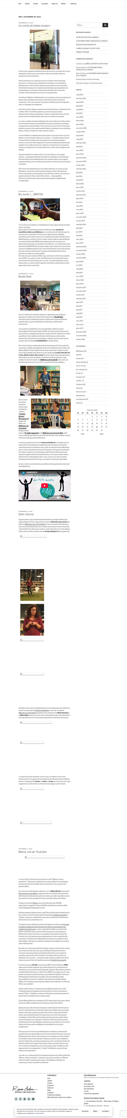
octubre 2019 (80, 221)
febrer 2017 (80, 324)
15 (92, 423)
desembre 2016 (81, 332)
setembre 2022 (81, 169)
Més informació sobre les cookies (59, 1097)
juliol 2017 (79, 306)
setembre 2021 (81, 195)
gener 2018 (79, 284)
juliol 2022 (79, 172)
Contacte (73, 3)
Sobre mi (55, 3)
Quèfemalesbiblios (42, 710)
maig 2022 (79, 180)
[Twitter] (24, 1099)
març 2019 (79, 239)
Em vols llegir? (80, 369)
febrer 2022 (80, 183)
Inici (19, 3)
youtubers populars (59, 915)
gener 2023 (80, 154)
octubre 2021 (80, 191)
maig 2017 (79, 313)
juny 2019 (79, 232)
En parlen (45, 3)
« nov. (82, 433)
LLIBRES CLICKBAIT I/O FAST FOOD (88, 48)
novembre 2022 (81, 161)
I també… (79, 380)
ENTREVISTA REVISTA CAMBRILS (87, 37)
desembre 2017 (81, 287)
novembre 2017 (81, 291)
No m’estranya (89, 1089)
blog (77, 354)
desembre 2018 (81, 246)
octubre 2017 (80, 295)
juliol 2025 (79, 106)
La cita (86, 1091)
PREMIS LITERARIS (82, 52)
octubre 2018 (80, 254)
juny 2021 (79, 202)
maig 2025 (79, 109)
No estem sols (89, 1086)
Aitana (35, 903)
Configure (105, 1111)
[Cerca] (105, 25)
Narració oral (80, 392)
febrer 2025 (80, 120)
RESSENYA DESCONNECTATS (86, 45)
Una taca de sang (93, 79)
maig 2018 (79, 269)
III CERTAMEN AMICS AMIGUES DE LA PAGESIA (92, 41)
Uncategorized (80, 399)
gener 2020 (80, 213)
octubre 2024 (80, 132)
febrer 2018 (80, 280)
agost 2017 (79, 302)
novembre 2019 (81, 217)
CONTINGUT (52, 1075)
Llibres (27, 3)
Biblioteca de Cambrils (49, 360)
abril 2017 (79, 317)
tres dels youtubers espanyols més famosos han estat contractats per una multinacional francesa (44, 927)
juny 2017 (79, 309)
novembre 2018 (81, 250)
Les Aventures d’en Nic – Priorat (97, 1106)
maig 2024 (79, 139)
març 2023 (79, 150)
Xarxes (78, 403)
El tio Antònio (88, 1084)
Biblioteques (80, 351)
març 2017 (79, 321)
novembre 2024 (81, 128)
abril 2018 (79, 272)
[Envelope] (33, 1099)
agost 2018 (79, 261)
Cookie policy (39, 1113)
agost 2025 (79, 102)
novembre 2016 (81, 335)
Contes (35, 3)
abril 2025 (79, 113)
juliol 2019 (79, 228)
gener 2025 (80, 124)
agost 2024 (79, 135)
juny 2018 (79, 265)
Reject (95, 1111)
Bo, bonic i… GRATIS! (30, 194)
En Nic (78, 373)
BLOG (63, 3)
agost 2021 (79, 198)
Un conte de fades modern (34, 25)
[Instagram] (20, 1099)
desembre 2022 (81, 158)
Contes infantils (81, 362)
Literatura (79, 384)
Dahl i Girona (26, 514)
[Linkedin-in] (29, 1099)
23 (97, 427)
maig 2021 (79, 206)
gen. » (102, 433)
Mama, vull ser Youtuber (32, 851)
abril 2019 (79, 235)
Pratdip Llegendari (32, 433)
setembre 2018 (81, 258)
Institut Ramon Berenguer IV (24, 416)
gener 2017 (79, 328)
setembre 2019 (81, 224)
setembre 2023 (81, 143)
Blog (49, 1090)
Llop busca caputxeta (91, 1094)
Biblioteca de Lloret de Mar (53, 433)
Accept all (85, 1111)
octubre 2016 (80, 339)
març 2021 (79, 209)
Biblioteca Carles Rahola (28, 713)
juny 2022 (79, 176)
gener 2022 (79, 187)
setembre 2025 (81, 98)
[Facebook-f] (16, 1099)
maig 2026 (79, 94)
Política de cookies (54, 1095)
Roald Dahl (24, 276)
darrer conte (80, 366)
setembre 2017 (81, 298)
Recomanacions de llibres (28, 893)
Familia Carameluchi (58, 960)
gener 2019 (79, 243)
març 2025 (79, 117)
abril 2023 (79, 146)
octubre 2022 (80, 165)
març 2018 (79, 276)
